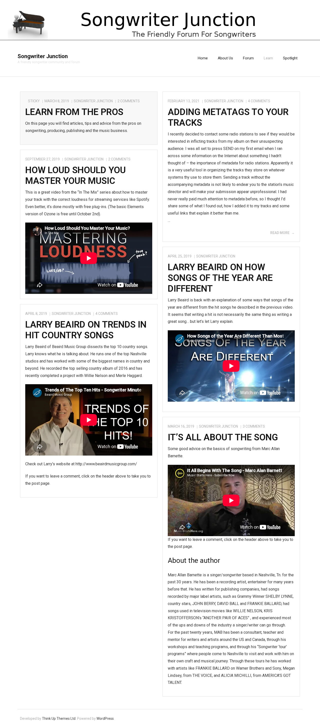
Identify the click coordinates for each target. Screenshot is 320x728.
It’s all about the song (223, 437)
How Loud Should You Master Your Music (75, 175)
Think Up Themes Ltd (59, 719)
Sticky (34, 101)
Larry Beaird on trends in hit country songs (85, 330)
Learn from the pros (74, 112)
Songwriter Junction (93, 101)
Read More (280, 233)
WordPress (105, 719)
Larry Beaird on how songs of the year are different (220, 278)
